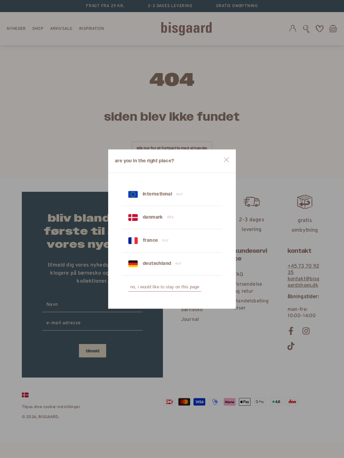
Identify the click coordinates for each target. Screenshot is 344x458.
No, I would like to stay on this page (164, 286)
